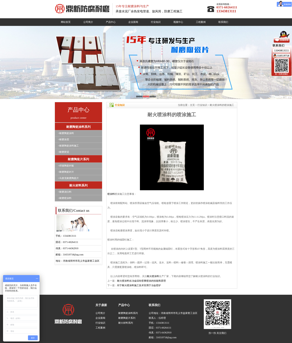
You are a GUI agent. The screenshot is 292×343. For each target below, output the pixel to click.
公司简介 (88, 22)
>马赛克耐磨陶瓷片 (68, 178)
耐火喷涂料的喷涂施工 (222, 105)
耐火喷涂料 (153, 276)
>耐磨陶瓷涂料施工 (68, 145)
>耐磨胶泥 (63, 152)
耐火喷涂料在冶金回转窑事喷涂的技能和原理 (141, 280)
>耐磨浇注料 (64, 192)
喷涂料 (111, 194)
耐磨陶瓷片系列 (78, 159)
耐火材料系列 (78, 185)
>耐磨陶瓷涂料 (66, 133)
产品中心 (111, 22)
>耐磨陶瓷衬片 (66, 172)
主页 (192, 105)
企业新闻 (133, 22)
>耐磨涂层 (63, 139)
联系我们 (223, 22)
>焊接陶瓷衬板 (66, 165)
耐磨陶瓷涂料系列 (78, 126)
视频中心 (178, 22)
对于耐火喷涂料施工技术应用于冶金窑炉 (139, 285)
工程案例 (201, 22)
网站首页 (66, 22)
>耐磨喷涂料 (64, 198)
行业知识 (156, 22)
